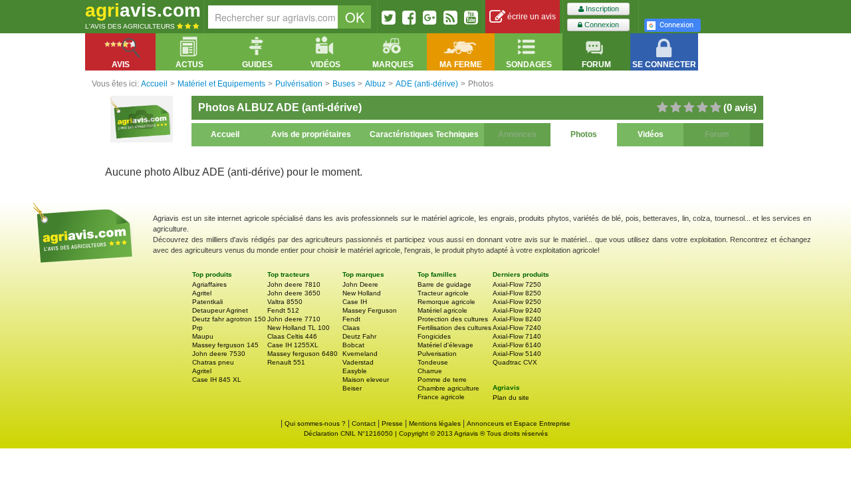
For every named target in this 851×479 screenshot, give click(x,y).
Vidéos (651, 134)
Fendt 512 (283, 310)
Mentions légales (435, 423)
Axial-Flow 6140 (517, 345)
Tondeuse (433, 362)
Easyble (354, 371)
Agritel (201, 293)
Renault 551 (286, 362)
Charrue (430, 371)
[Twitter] (389, 17)
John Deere (360, 284)
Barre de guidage (444, 284)
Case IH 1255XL (292, 345)
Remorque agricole (446, 301)
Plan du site (511, 397)
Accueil (225, 134)
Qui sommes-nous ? (315, 423)
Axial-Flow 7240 (517, 327)
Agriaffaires (209, 284)
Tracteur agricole (443, 293)
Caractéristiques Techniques (424, 134)
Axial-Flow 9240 (517, 310)
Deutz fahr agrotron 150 (229, 319)
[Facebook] (409, 17)
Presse (392, 423)
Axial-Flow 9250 (517, 301)
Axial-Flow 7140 (517, 336)
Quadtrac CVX (515, 362)
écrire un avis (530, 16)
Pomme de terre (442, 379)
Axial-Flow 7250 (517, 284)
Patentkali (207, 301)
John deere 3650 (293, 293)
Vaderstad (358, 362)
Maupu (202, 336)
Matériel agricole (442, 310)
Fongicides (434, 336)
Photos (583, 134)
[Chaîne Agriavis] (471, 17)
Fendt (351, 319)
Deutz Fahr (359, 336)
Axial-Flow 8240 (517, 319)
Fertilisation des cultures (454, 327)
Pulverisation (437, 353)
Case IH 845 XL (216, 379)
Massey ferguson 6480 (302, 353)
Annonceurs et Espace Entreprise (518, 423)
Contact (364, 423)
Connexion (600, 25)
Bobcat (353, 345)
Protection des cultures (453, 319)
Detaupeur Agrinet (220, 310)
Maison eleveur (365, 379)
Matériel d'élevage (445, 345)
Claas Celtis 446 (292, 336)
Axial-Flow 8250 (517, 293)
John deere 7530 (218, 353)
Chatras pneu (213, 362)
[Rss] (450, 17)
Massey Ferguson (369, 310)
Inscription (601, 9)
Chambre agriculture (448, 388)
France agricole (441, 396)
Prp (197, 327)
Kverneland (360, 353)
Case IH (354, 301)
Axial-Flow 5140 (517, 353)
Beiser (352, 388)
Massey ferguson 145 (225, 345)
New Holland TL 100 (298, 327)
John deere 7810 (293, 284)
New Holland (361, 293)
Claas (351, 327)
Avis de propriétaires (311, 134)
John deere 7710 (293, 319)
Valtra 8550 (285, 301)
